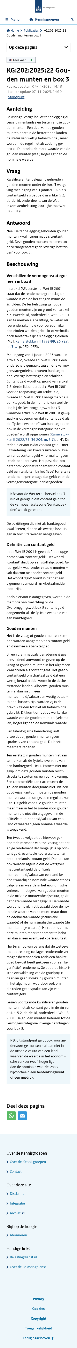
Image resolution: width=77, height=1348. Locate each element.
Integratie (17, 1203)
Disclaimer (18, 1193)
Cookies (38, 1309)
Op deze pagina (23, 47)
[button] (21, 60)
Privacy (38, 1299)
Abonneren (18, 1235)
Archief (15, 1213)
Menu (15, 19)
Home (15, 30)
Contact (16, 1171)
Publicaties (31, 30)
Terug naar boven (37, 1338)
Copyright (38, 1318)
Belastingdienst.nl (23, 1257)
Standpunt (16, 97)
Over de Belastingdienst (28, 1267)
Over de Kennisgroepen (28, 1162)
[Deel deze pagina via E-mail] (22, 1115)
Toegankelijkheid (38, 1328)
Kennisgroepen (47, 19)
